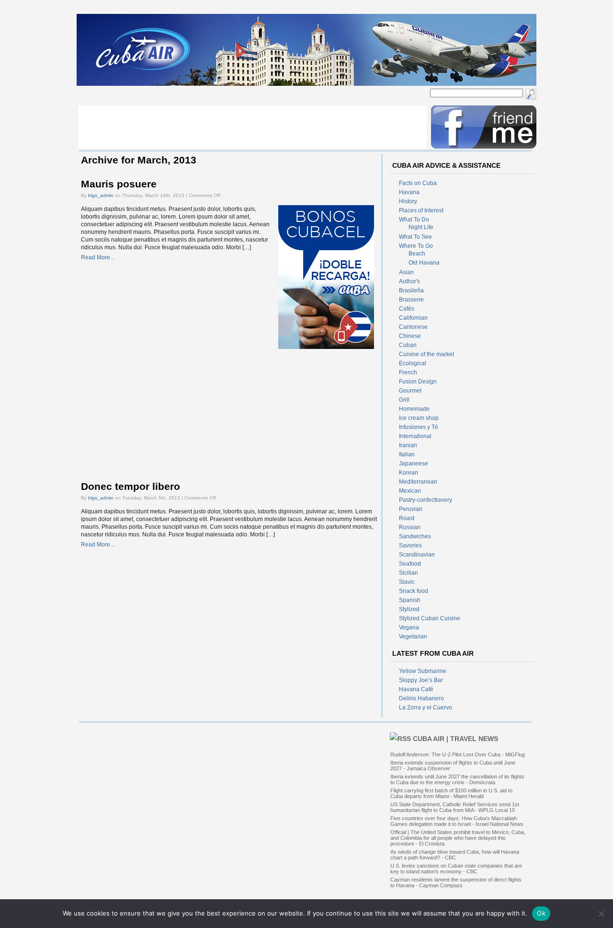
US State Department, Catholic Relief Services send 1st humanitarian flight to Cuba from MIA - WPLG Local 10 (454, 807)
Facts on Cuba (418, 183)
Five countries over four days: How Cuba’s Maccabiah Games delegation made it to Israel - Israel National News (456, 821)
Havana (409, 192)
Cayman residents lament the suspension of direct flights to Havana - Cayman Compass (456, 882)
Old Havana (424, 262)
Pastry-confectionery (425, 500)
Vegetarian (413, 636)
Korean (408, 472)
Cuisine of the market (426, 354)
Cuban (408, 345)
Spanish (409, 600)
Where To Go (416, 246)
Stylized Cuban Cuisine (429, 618)
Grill (404, 399)
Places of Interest (421, 210)
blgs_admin (101, 195)
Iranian (408, 445)
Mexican (410, 490)
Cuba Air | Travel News (455, 738)
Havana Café (416, 689)
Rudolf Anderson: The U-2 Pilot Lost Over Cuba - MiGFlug (457, 754)
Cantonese (413, 327)
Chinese (410, 336)
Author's (409, 281)
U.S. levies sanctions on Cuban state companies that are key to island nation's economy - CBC (456, 868)
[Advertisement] (252, 127)
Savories (410, 545)
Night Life (421, 227)
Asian (406, 272)
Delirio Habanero (421, 698)
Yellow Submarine (422, 671)
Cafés (406, 308)
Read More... (97, 257)
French (408, 372)
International (415, 436)
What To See (415, 236)
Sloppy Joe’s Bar (421, 680)
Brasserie (411, 299)
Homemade (414, 409)
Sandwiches (415, 536)
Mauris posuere (119, 184)
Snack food (413, 591)
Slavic (407, 582)
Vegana (409, 627)
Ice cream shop (419, 418)
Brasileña (411, 290)
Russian (409, 527)
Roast (406, 518)
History (408, 201)
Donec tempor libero (130, 486)
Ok (541, 913)
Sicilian (408, 572)
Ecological (412, 363)
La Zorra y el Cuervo (425, 707)
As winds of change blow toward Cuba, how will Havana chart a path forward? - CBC (454, 854)
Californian (413, 317)
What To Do (414, 219)
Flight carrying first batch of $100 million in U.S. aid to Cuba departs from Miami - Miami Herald (451, 793)
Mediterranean (418, 481)
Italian (407, 454)
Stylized (409, 609)
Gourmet (410, 390)
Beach (417, 253)
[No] (601, 913)
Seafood (410, 563)
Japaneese (413, 463)
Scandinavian (417, 554)
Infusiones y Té (418, 427)
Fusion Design (418, 381)
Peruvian (410, 509)
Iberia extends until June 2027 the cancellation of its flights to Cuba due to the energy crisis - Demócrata (457, 779)
